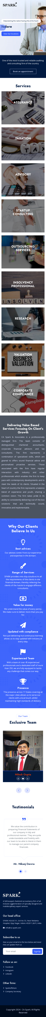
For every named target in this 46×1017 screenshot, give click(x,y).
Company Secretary (13, 991)
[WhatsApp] (28, 778)
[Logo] (10, 4)
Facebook (9, 967)
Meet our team (9, 34)
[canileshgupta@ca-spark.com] (23, 778)
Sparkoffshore (11, 988)
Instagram (9, 970)
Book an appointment (23, 71)
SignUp (37, 951)
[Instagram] (18, 778)
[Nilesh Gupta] (23, 751)
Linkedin (8, 974)
